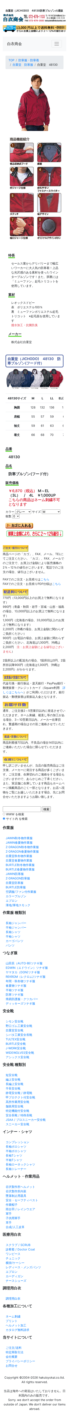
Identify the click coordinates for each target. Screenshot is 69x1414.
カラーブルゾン (16, 896)
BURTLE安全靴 (16, 1044)
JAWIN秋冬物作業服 (19, 838)
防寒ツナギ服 (14, 994)
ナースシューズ (16, 1280)
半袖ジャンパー (16, 927)
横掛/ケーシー (15, 1263)
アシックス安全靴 (17, 1057)
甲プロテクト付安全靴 (20, 1097)
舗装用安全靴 (14, 1106)
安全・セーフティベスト (22, 1200)
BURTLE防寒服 (16, 887)
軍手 (9, 1213)
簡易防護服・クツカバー (22, 999)
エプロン (11, 900)
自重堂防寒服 (14, 883)
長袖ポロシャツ (16, 1146)
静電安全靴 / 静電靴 (19, 1093)
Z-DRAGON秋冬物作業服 (22, 847)
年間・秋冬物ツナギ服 (20, 981)
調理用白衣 (13, 1298)
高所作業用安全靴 (17, 1102)
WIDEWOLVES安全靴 (20, 1052)
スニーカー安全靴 (17, 1124)
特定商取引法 (14, 1352)
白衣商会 (14, 44)
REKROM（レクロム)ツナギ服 (25, 976)
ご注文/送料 (14, 1348)
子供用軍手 (13, 1218)
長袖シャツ (13, 932)
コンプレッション (17, 1142)
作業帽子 (11, 1204)
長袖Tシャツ (14, 1155)
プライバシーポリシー (20, 1361)
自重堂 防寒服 (23, 64)
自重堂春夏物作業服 (19, 860)
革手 (9, 1222)
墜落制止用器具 (16, 1196)
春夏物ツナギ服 (16, 985)
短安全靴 (11, 1075)
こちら (44, 579)
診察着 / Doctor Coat (20, 1249)
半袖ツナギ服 (14, 990)
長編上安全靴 (14, 1084)
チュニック (13, 1258)
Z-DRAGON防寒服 (18, 878)
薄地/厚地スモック (18, 905)
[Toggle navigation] (57, 43)
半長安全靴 (13, 1088)
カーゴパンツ (14, 941)
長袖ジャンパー (16, 923)
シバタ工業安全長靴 (19, 1035)
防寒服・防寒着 (28, 60)
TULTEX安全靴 (15, 1039)
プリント (11, 1321)
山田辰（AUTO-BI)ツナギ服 (24, 963)
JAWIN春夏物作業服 (19, 842)
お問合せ (11, 1365)
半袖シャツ (13, 936)
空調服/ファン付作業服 (21, 892)
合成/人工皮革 (15, 1227)
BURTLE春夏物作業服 (20, 869)
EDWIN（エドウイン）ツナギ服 (27, 968)
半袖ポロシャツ (16, 1151)
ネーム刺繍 (13, 1316)
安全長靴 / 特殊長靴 (19, 1115)
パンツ (10, 945)
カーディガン (14, 1276)
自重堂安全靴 (14, 1030)
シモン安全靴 (14, 1021)
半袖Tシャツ (14, 1160)
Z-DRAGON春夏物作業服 (22, 851)
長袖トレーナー (16, 1169)
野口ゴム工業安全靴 (19, 1026)
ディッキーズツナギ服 (20, 1003)
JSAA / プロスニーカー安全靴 (26, 1120)
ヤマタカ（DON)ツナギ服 (23, 972)
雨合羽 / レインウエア (20, 1209)
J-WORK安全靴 (16, 1048)
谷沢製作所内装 (16, 1191)
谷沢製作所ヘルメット (20, 1187)
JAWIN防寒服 (15, 874)
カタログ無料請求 (17, 1330)
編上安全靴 (13, 1079)
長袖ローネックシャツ (20, 1164)
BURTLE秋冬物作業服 (20, 865)
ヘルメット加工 (16, 1325)
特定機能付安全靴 (17, 1111)
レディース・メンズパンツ (23, 1267)
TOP (11, 60)
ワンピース (13, 1254)
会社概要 (11, 1356)
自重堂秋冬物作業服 (19, 856)
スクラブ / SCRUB (18, 1245)
